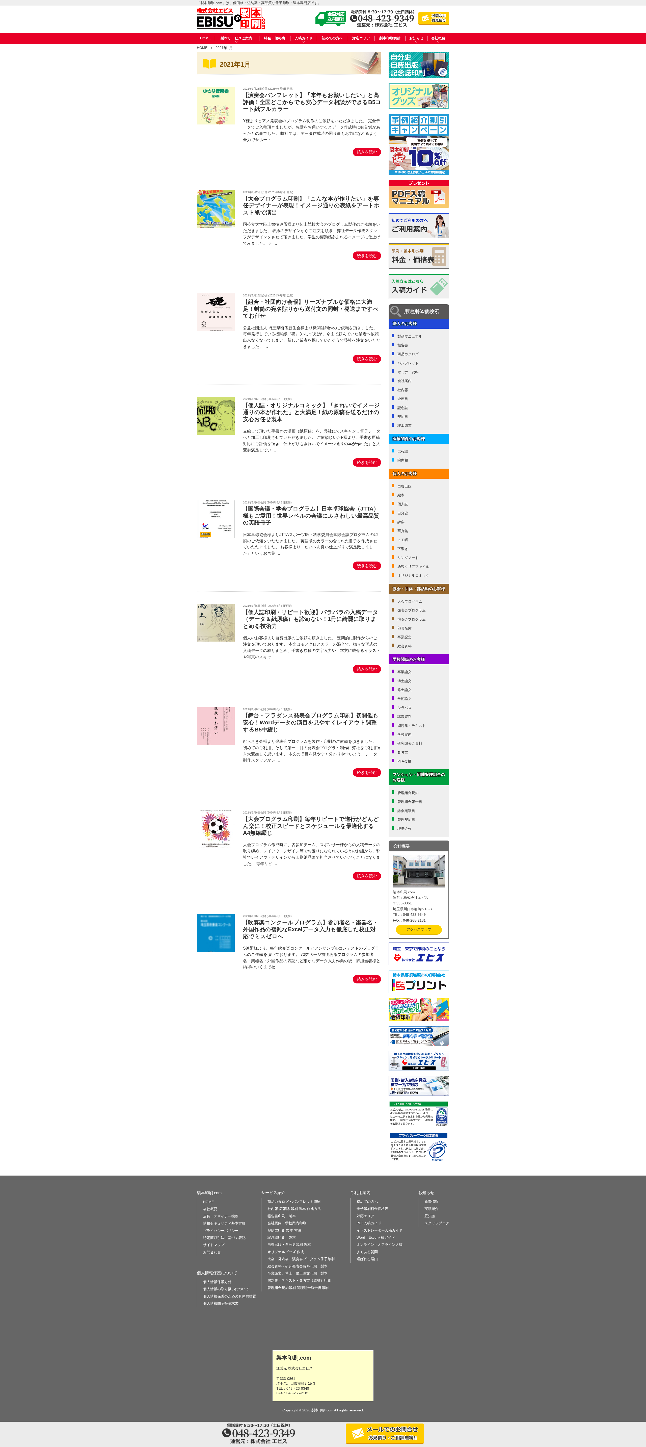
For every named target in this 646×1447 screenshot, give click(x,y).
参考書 (402, 752)
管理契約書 (406, 820)
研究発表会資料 (409, 743)
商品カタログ (408, 354)
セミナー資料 (408, 372)
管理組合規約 (408, 793)
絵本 (401, 495)
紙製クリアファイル (413, 567)
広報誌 (402, 451)
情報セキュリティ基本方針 (224, 1223)
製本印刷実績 (389, 38)
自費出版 (404, 486)
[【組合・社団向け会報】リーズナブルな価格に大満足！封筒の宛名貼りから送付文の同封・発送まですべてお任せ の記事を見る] (216, 330)
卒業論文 (404, 672)
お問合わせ (212, 1252)
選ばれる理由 (367, 1259)
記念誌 (402, 408)
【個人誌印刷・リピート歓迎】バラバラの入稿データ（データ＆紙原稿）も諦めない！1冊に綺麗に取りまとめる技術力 (310, 619)
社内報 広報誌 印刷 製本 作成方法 (294, 1209)
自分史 (402, 513)
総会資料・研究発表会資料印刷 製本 (297, 1266)
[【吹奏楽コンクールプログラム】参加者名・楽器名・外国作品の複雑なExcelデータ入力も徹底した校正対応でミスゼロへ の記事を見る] (216, 950)
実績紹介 (431, 1209)
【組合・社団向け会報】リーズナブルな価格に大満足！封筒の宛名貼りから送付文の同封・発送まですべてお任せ (311, 309)
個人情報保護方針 (217, 1282)
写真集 (402, 531)
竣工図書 (404, 425)
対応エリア (361, 38)
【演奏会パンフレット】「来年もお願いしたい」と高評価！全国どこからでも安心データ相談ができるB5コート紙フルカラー (312, 102)
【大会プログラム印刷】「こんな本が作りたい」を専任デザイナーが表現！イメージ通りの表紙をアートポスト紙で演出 (311, 205)
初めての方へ (332, 38)
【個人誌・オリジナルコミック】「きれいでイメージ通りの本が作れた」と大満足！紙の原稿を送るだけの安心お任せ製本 (311, 412)
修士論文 (404, 690)
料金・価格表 (274, 38)
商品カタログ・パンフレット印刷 (293, 1202)
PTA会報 (404, 761)
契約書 (402, 417)
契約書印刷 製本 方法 (284, 1230)
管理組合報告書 (409, 802)
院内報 (402, 460)
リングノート (408, 558)
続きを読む (367, 152)
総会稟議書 (406, 811)
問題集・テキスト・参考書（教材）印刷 (299, 1280)
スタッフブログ (436, 1223)
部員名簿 (404, 628)
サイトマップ (213, 1245)
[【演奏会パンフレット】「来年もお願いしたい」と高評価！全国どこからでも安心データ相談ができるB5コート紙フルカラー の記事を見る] (216, 123)
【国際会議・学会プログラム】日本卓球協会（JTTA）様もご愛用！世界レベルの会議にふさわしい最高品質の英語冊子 (311, 515)
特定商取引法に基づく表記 (224, 1238)
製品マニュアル (409, 336)
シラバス (404, 708)
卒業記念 (404, 637)
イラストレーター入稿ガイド (379, 1230)
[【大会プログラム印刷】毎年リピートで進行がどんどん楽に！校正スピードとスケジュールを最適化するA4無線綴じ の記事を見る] (216, 847)
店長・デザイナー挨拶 (220, 1216)
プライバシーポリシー (220, 1231)
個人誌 (402, 504)
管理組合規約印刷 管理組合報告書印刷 (298, 1288)
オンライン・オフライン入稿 (379, 1244)
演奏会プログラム (411, 619)
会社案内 (404, 381)
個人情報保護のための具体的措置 (229, 1296)
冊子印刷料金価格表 (372, 1209)
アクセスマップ (419, 929)
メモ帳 (402, 540)
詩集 (401, 522)
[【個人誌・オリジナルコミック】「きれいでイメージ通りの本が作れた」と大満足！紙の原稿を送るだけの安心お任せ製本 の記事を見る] (216, 433)
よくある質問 (367, 1252)
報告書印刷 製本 (281, 1216)
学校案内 (404, 734)
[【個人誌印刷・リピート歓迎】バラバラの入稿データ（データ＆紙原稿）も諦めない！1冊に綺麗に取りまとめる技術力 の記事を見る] (216, 640)
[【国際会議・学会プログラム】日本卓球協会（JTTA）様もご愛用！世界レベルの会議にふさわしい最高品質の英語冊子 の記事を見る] (216, 537)
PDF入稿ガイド (369, 1223)
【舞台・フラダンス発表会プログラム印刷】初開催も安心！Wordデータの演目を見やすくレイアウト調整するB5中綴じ (311, 722)
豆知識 (429, 1216)
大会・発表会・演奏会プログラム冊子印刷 (301, 1259)
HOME (205, 38)
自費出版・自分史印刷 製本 (289, 1244)
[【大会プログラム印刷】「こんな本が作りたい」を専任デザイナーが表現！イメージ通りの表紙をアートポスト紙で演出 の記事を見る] (216, 226)
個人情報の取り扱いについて (226, 1289)
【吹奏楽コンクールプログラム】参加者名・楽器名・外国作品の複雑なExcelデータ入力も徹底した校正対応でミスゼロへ (310, 929)
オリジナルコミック (413, 575)
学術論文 (404, 699)
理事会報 (404, 828)
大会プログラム (409, 601)
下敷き (402, 549)
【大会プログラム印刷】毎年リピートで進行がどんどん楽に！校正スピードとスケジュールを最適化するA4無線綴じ (311, 826)
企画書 (402, 399)
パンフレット (408, 363)
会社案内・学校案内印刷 (286, 1223)
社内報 (402, 390)
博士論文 (404, 681)
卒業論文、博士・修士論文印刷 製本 (297, 1273)
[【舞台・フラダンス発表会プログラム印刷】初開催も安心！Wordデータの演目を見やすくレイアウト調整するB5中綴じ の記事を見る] (216, 744)
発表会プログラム (411, 610)
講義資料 (404, 717)
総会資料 (404, 646)
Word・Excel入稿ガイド (376, 1237)
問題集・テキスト (411, 726)
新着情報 (431, 1202)
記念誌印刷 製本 (281, 1237)
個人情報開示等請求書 (220, 1303)
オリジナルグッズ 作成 (285, 1252)
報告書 (402, 345)
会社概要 (210, 1209)
